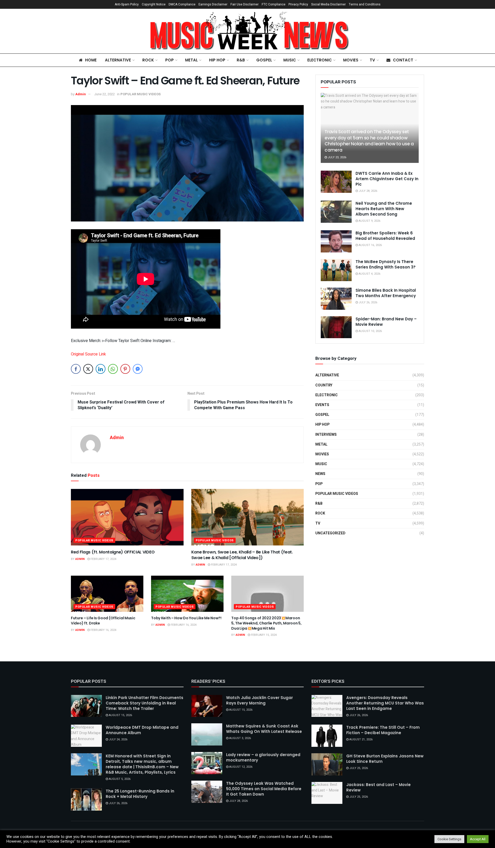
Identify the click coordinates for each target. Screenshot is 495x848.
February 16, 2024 (103, 630)
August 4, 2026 (369, 274)
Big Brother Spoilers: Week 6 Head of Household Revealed (385, 235)
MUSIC (289, 60)
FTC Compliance (273, 4)
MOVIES (350, 60)
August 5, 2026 (119, 779)
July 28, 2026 (367, 191)
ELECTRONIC (319, 60)
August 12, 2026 (240, 767)
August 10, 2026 (370, 331)
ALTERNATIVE (118, 60)
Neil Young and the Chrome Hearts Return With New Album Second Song (384, 209)
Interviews (326, 434)
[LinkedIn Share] (100, 369)
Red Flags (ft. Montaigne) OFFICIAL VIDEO (112, 552)
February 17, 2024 (103, 559)
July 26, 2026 (367, 302)
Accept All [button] (477, 839)
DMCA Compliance (182, 4)
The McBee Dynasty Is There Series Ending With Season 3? (386, 264)
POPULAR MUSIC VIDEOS (140, 94)
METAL (191, 60)
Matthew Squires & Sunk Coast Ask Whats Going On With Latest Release (264, 728)
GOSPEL (264, 60)
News (320, 474)
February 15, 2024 (263, 635)
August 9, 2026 (369, 221)
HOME (91, 60)
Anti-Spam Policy (127, 4)
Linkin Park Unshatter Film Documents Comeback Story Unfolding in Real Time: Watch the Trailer (144, 703)
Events (322, 405)
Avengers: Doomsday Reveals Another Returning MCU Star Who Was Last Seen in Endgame (385, 703)
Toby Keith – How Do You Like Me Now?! (186, 618)
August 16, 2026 (370, 245)
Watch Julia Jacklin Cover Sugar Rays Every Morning (259, 700)
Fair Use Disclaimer (244, 4)
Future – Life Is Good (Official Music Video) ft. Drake (103, 620)
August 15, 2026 (120, 715)
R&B (241, 60)
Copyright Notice (154, 4)
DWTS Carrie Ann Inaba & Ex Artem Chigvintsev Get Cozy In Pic (387, 179)
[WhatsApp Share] (113, 369)
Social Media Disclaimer (328, 4)
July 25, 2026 (358, 768)
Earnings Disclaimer (213, 4)
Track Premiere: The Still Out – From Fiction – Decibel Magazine (383, 730)
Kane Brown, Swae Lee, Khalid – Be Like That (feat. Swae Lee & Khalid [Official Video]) (242, 555)
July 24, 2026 (117, 739)
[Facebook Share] (76, 369)
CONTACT (403, 60)
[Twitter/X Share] (88, 369)
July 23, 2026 (336, 157)
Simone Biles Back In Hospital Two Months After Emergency (386, 293)
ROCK (148, 60)
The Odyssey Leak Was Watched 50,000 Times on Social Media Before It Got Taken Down (263, 789)
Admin (80, 94)
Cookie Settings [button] (449, 839)
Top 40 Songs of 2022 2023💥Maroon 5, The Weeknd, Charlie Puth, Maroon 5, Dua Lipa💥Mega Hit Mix (266, 623)
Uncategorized (330, 533)
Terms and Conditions (365, 4)
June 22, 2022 (104, 94)
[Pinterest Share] (125, 369)
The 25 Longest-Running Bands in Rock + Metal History (140, 793)
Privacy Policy (298, 4)
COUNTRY (323, 385)
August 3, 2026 (239, 738)
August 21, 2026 (361, 739)
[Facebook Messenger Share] (138, 369)
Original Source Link (88, 354)
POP (169, 60)
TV (372, 60)
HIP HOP (217, 60)
